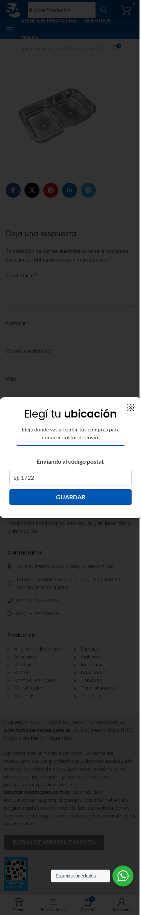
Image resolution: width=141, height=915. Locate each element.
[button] (130, 407)
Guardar (70, 496)
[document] (70, 457)
